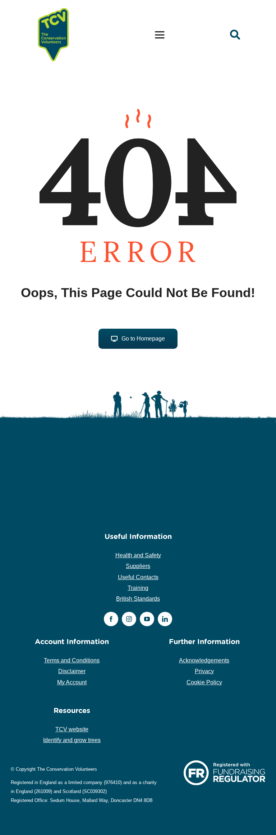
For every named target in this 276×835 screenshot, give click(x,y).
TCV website (71, 729)
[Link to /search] (235, 35)
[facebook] (111, 619)
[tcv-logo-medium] (54, 8)
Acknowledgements (204, 660)
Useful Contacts (138, 577)
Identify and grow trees (72, 740)
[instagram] (129, 619)
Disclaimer (72, 671)
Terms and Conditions (72, 660)
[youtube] (147, 619)
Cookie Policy (204, 682)
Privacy (204, 671)
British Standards (138, 599)
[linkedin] (165, 619)
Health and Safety (138, 555)
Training (138, 588)
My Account (72, 682)
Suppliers (138, 566)
